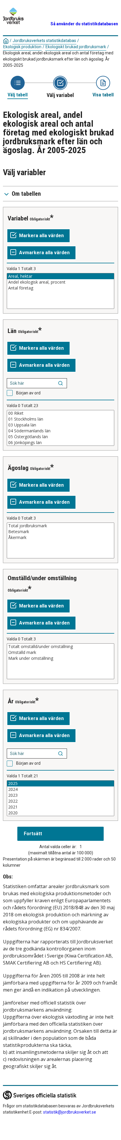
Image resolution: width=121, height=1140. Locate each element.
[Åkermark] (60, 537)
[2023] (60, 795)
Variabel (18, 218)
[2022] (60, 801)
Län (12, 330)
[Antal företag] (60, 288)
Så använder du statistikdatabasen (84, 23)
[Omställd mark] (60, 652)
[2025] (60, 783)
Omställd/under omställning (42, 578)
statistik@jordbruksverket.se (69, 1112)
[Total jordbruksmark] (60, 526)
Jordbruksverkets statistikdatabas (44, 40)
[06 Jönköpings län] (60, 443)
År (11, 701)
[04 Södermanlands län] (60, 431)
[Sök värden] (60, 383)
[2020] (60, 813)
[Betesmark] (60, 532)
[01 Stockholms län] (60, 419)
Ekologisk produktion (22, 46)
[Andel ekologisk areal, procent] (60, 282)
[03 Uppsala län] (60, 425)
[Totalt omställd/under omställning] (60, 646)
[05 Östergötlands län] (60, 437)
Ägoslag (18, 467)
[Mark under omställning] (60, 658)
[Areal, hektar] (60, 276)
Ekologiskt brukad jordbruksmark (76, 46)
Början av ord (28, 393)
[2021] (60, 807)
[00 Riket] (60, 413)
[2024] (60, 789)
